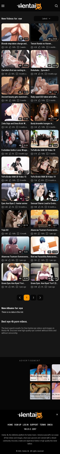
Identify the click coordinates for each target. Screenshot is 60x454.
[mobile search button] (56, 6)
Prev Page (20, 298)
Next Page (40, 298)
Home (10, 425)
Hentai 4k (25, 451)
